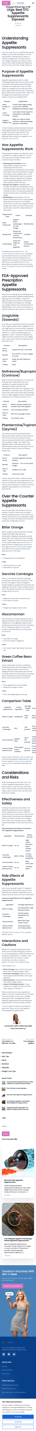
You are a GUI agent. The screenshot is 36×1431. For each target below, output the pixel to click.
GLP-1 (9, 333)
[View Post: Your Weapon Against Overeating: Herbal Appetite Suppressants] (18, 1219)
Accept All (18, 1417)
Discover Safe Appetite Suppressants (19, 1095)
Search (4, 1126)
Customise (18, 1422)
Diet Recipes (7, 1053)
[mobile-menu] (32, 3)
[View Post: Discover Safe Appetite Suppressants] (18, 1160)
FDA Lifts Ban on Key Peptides (16, 1088)
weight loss (30, 93)
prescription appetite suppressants (17, 762)
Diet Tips (5, 1056)
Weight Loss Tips (9, 1071)
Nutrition (18, 23)
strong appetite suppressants (15, 266)
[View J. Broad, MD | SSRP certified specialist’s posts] (18, 1019)
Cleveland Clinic (19, 932)
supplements (27, 544)
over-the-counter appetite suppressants (15, 252)
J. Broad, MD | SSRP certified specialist (18, 1026)
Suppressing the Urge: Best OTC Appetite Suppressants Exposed (18, 1108)
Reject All (18, 1427)
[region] (18, 1415)
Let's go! (9, 1294)
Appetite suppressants (10, 52)
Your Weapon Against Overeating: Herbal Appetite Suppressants (18, 1102)
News (4, 1060)
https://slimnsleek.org (18, 1028)
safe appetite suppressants (17, 137)
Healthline (25, 542)
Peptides (5, 1067)
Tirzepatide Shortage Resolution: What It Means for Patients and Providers (20, 1082)
